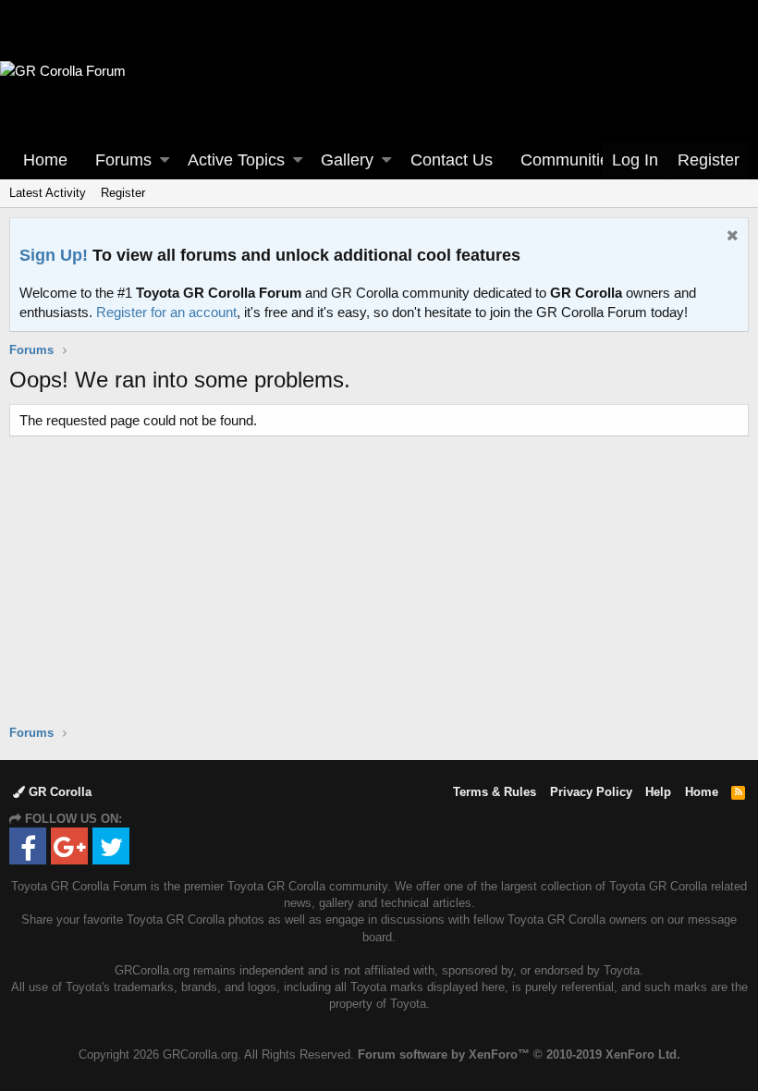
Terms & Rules (494, 792)
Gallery (347, 160)
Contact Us (451, 160)
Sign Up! (53, 255)
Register (123, 193)
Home (45, 160)
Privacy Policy (591, 792)
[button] (164, 160)
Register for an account (166, 312)
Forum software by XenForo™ (519, 1054)
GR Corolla (58, 792)
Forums (123, 160)
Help (658, 792)
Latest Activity (47, 193)
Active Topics (236, 160)
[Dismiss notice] (730, 237)
